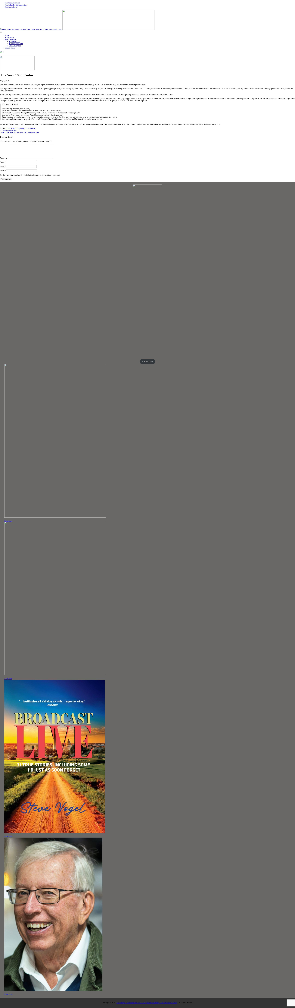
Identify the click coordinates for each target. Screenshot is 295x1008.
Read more (8, 521)
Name (3, 162)
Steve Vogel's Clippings (15, 128)
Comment (4, 158)
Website (3, 171)
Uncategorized (30, 128)
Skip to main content (12, 3)
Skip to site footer (11, 7)
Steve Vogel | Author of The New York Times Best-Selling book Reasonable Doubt (147, 1003)
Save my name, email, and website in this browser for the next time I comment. (31, 175)
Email (3, 166)
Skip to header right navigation (16, 5)
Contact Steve (147, 362)
